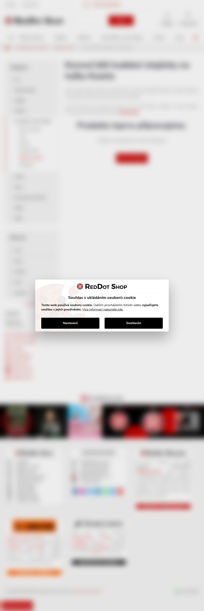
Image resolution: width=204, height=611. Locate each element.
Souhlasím (133, 323)
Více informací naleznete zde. (102, 309)
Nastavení (70, 323)
